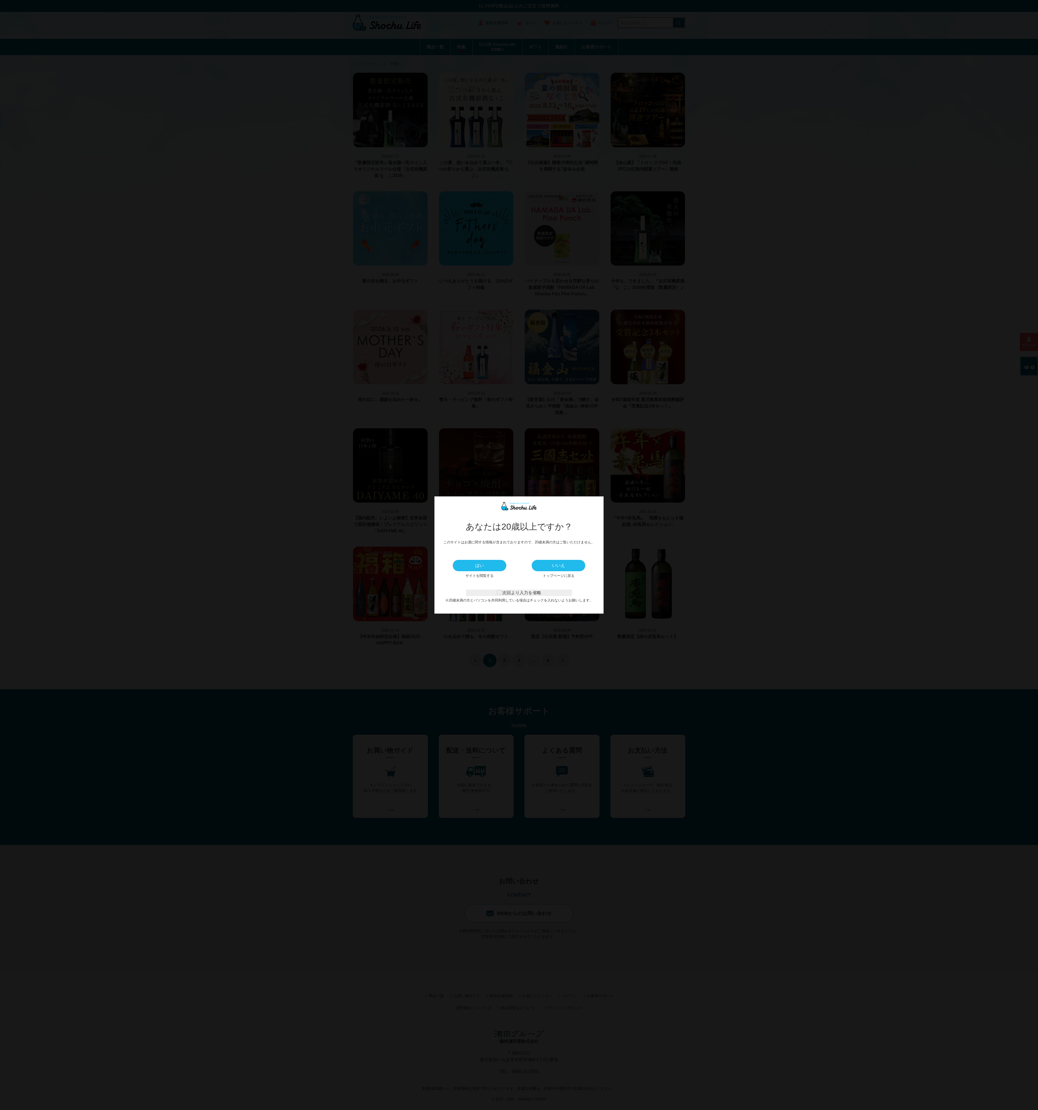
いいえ (558, 565)
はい (479, 565)
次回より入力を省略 (521, 592)
